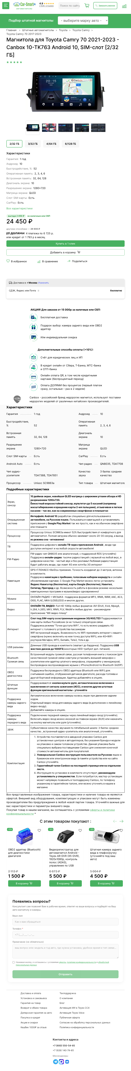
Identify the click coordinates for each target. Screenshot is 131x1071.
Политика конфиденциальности (77, 1027)
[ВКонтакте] (67, 1062)
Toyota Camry (81, 30)
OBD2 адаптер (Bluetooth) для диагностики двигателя (24, 853)
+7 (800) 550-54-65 (64, 1045)
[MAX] (61, 1062)
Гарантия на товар (31, 1003)
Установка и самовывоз (34, 998)
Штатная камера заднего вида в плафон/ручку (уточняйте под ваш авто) (106, 854)
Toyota (63, 30)
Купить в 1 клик (65, 243)
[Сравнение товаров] (124, 5)
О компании (66, 998)
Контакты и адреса (65, 1039)
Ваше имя (17, 915)
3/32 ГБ (33, 143)
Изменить (43, 282)
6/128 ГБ (70, 143)
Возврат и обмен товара (34, 1007)
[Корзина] (87, 5)
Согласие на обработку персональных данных (85, 1022)
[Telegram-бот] (55, 1062)
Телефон (17, 928)
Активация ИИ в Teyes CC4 (74, 1007)
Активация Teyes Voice (72, 1012)
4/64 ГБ (51, 143)
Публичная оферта (70, 1017)
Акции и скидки (29, 1022)
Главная (11, 30)
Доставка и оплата (31, 993)
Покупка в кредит (30, 1017)
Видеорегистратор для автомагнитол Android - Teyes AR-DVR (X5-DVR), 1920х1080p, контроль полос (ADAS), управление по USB (64, 857)
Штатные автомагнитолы (38, 30)
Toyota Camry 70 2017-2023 (23, 34)
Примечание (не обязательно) (28, 942)
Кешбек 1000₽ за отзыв (33, 1027)
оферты (62, 962)
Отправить (65, 974)
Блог (62, 1003)
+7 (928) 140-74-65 (63, 1050)
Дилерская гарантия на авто (36, 1012)
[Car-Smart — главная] (24, 4)
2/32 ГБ (14, 143)
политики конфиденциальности (81, 962)
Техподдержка (68, 993)
